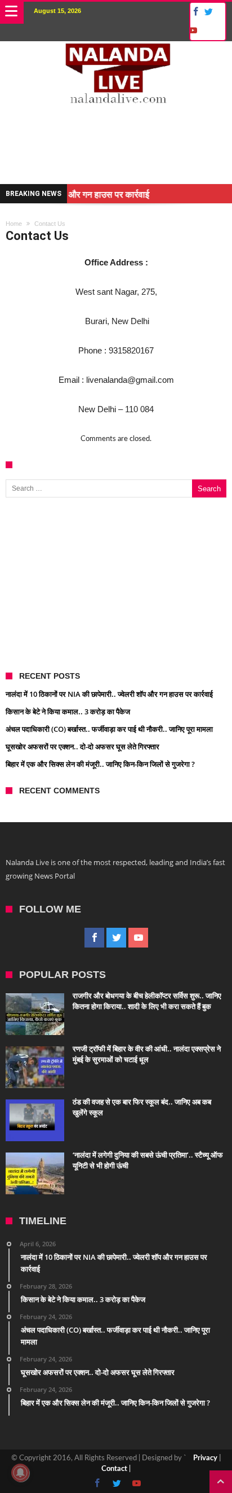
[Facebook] (194, 12)
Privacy (205, 1266)
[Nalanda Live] (116, 52)
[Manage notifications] (20, 1473)
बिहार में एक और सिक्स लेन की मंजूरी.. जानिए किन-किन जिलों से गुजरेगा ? (100, 572)
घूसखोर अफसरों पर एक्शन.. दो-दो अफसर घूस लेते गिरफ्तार (82, 554)
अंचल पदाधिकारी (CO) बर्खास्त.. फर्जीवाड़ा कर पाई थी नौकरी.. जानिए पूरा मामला (109, 537)
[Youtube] (193, 30)
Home (14, 172)
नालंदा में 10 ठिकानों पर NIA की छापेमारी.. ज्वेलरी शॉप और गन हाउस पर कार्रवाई (109, 502)
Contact (114, 1277)
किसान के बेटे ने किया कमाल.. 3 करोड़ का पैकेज (68, 519)
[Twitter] (208, 12)
